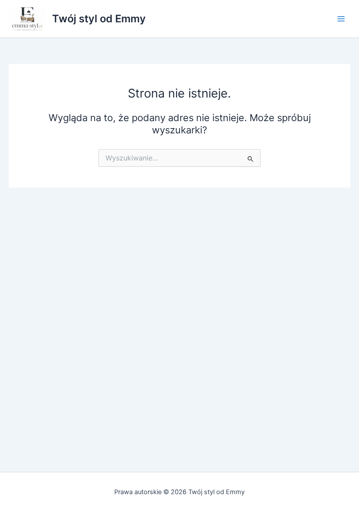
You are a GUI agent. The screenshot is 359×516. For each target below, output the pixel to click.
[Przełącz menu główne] (341, 19)
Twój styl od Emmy (99, 18)
